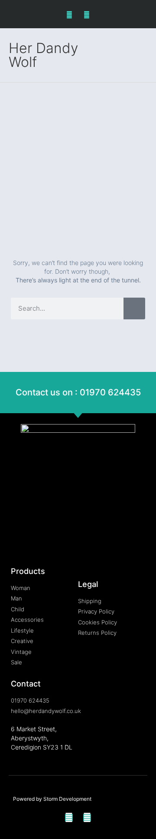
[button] (141, 55)
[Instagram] (86, 15)
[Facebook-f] (69, 15)
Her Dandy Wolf (43, 55)
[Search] (134, 308)
